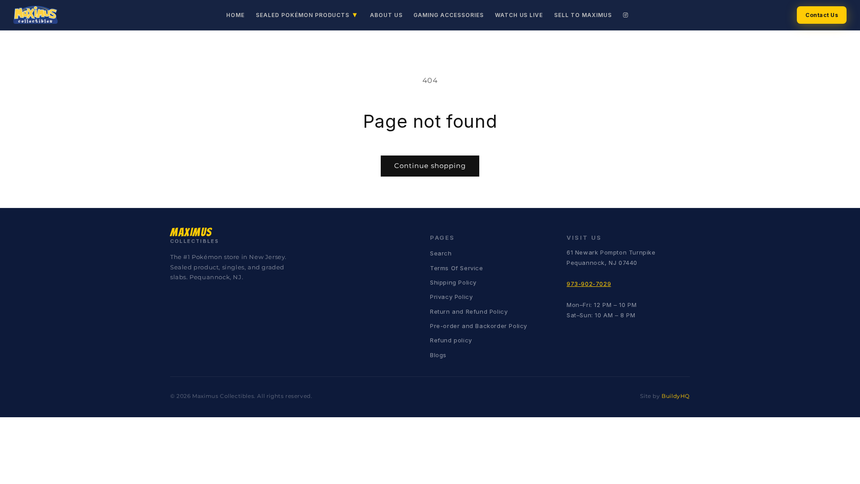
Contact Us (821, 15)
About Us (386, 15)
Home (235, 15)
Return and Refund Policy (468, 311)
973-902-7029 (589, 283)
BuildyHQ (676, 396)
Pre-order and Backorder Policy (478, 325)
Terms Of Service (456, 268)
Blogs (438, 355)
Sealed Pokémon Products (306, 14)
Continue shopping (430, 165)
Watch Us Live (519, 15)
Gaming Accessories (448, 15)
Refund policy (451, 340)
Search (441, 253)
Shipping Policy (453, 282)
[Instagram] (625, 15)
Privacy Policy (451, 296)
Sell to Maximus (582, 15)
